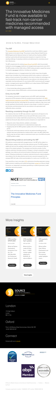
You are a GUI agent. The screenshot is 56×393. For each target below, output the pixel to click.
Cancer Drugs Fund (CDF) (30, 64)
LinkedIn (18, 341)
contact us (37, 163)
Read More (12, 265)
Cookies (40, 383)
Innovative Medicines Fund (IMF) (16, 51)
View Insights (28, 275)
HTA (26, 161)
